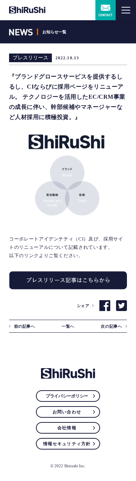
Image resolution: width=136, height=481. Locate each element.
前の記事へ (24, 326)
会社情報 (67, 427)
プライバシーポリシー (67, 396)
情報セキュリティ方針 (67, 443)
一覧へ (68, 326)
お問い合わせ (67, 411)
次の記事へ (111, 326)
